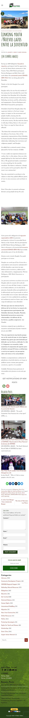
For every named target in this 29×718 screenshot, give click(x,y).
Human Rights (5, 603)
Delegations (3, 31)
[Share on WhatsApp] (7, 483)
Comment (6, 518)
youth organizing (5, 496)
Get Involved (5, 597)
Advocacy (4, 578)
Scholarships (4, 628)
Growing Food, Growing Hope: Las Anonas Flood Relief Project (13, 694)
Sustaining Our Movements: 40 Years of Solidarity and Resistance (12, 689)
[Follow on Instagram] (8, 670)
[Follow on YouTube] (13, 670)
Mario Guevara (22, 52)
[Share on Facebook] (10, 483)
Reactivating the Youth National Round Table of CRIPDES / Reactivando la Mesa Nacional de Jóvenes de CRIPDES (14, 442)
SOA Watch (7, 494)
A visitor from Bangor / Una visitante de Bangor (7, 502)
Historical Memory (6, 600)
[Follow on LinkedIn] (10, 670)
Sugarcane (24, 494)
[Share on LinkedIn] (19, 483)
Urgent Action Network (8, 634)
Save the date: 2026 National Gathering (12, 685)
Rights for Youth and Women (17, 31)
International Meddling (8, 606)
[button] (2, 5)
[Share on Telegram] (21, 483)
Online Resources (6, 616)
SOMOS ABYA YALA (16, 494)
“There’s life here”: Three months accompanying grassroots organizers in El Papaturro (13, 700)
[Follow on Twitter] (5, 670)
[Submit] (26, 640)
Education (4, 593)
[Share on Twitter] (13, 483)
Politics (3, 619)
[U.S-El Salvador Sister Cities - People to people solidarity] (14, 5)
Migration (4, 609)
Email (5, 538)
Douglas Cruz (4, 492)
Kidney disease (11, 492)
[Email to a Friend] (16, 483)
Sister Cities (4, 631)
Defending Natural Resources (9, 587)
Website (5, 544)
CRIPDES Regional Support (9, 584)
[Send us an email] (16, 670)
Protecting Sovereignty (8, 622)
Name (5, 531)
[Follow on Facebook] (2, 670)
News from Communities (8, 31)
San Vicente (18, 492)
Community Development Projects (11, 581)
